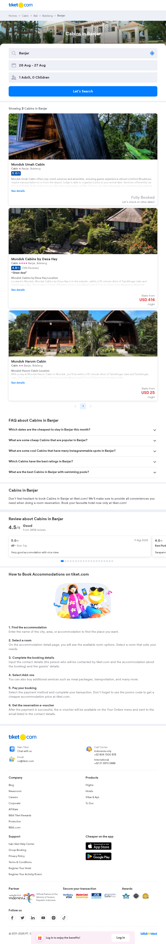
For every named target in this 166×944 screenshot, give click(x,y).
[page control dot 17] (104, 561)
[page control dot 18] (107, 561)
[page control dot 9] (84, 561)
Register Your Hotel (20, 868)
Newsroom (15, 791)
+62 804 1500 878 (105, 754)
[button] (83, 430)
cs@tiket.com (25, 761)
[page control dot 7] (78, 561)
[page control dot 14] (96, 561)
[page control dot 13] (94, 561)
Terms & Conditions (20, 862)
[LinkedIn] (32, 917)
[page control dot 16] (102, 561)
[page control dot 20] (112, 561)
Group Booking (17, 850)
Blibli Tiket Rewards (20, 815)
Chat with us (24, 751)
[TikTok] (64, 917)
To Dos (90, 803)
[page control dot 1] (62, 561)
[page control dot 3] (68, 561)
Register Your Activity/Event (25, 874)
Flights (90, 785)
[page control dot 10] (86, 561)
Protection (15, 821)
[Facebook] (12, 917)
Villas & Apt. (93, 797)
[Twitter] (22, 917)
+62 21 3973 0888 (104, 763)
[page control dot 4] (71, 561)
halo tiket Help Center (21, 844)
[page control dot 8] (81, 561)
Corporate (15, 803)
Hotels (89, 791)
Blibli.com (15, 827)
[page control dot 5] (73, 561)
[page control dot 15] (99, 561)
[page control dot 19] (109, 561)
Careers (13, 797)
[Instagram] (53, 917)
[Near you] (152, 53)
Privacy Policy (17, 856)
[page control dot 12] (91, 561)
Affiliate (13, 809)
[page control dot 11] (89, 561)
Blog (11, 785)
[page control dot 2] (65, 561)
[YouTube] (43, 917)
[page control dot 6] (76, 561)
